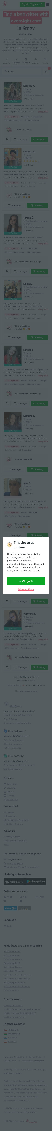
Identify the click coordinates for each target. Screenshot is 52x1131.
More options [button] (26, 589)
